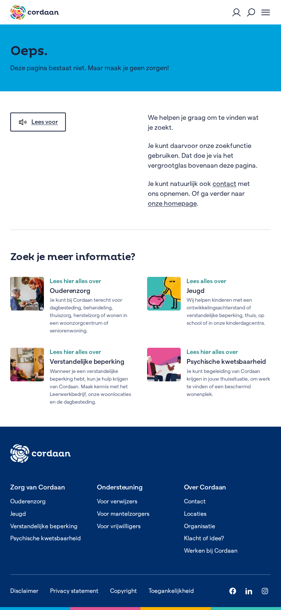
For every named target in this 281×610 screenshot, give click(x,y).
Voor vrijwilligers (118, 526)
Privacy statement (74, 591)
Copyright (123, 591)
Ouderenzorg (70, 290)
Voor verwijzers (117, 501)
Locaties (195, 514)
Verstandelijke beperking (87, 361)
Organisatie (199, 526)
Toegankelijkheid (171, 591)
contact (224, 183)
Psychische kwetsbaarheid (226, 361)
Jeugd (196, 290)
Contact (195, 501)
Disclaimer (24, 591)
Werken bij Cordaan (210, 551)
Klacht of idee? (204, 538)
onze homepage (172, 203)
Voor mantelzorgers (123, 514)
